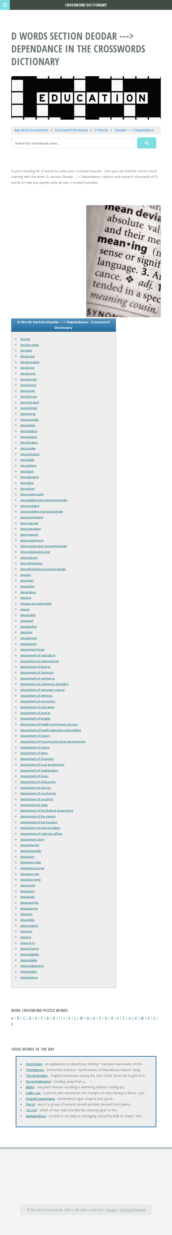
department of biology (35, 667)
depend (25, 937)
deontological (29, 402)
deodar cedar (29, 345)
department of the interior (38, 816)
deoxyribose (29, 558)
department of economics (37, 701)
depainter (27, 580)
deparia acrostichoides (36, 603)
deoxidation (28, 465)
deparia (25, 598)
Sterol (30, 1104)
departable (28, 615)
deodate (26, 350)
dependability (29, 954)
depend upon (29, 948)
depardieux (28, 592)
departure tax (29, 874)
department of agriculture (37, 655)
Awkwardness (36, 1116)
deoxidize (27, 483)
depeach (26, 914)
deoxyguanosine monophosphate (43, 546)
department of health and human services (49, 724)
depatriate (27, 897)
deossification (30, 454)
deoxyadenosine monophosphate (43, 500)
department (28, 644)
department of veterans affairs (41, 834)
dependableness (32, 966)
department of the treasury (39, 822)
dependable (28, 960)
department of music (34, 776)
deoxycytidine (29, 506)
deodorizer (28, 373)
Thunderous (35, 1069)
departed (26, 621)
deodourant (28, 379)
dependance (29, 977)
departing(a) (28, 638)
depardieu (27, 586)
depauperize (29, 908)
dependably (28, 972)
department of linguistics (37, 759)
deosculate (28, 448)
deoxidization (29, 477)
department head (32, 649)
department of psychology (38, 793)
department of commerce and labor (44, 684)
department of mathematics (39, 770)
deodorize (27, 368)
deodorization (30, 362)
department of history (35, 736)
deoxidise (27, 471)
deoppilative (28, 437)
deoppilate (27, 425)
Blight (30, 1087)
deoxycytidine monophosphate (41, 511)
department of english (35, 718)
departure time (30, 879)
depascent (27, 885)
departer (26, 632)
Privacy (111, 1209)
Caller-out (33, 1093)
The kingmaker (37, 1075)
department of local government (42, 765)
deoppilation (29, 431)
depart (25, 609)
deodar (25, 339)
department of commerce (37, 678)
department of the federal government (46, 810)
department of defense (36, 696)
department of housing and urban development (53, 741)
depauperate (29, 903)
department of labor (34, 753)
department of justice (34, 747)
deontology (28, 414)
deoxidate (27, 460)
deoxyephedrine (31, 517)
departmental (29, 845)
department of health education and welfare (50, 730)
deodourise (28, 385)
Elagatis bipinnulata (40, 1098)
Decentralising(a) (38, 1081)
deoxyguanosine (31, 540)
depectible (27, 920)
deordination (29, 442)
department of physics (35, 788)
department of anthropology (39, 661)
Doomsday (34, 1064)
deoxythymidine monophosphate (43, 569)
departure (27, 857)
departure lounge (32, 868)
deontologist (28, 408)
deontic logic (28, 396)
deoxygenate (29, 523)
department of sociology (37, 799)
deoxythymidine (31, 563)
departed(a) (28, 627)
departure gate (30, 862)
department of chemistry (37, 672)
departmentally (30, 851)
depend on (27, 943)
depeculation (29, 926)
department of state (34, 805)
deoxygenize (29, 534)
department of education (37, 707)
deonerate (27, 391)
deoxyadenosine (32, 494)
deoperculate (29, 420)
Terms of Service (132, 1209)
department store (32, 839)
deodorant (27, 356)
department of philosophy (38, 782)
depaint (25, 575)
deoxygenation (30, 529)
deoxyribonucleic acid (35, 552)
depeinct (26, 931)
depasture (27, 891)
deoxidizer (27, 489)
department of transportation (40, 828)
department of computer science (42, 690)
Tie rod (31, 1110)
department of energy (35, 713)
